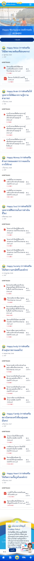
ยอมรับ (12, 550)
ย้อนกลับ (18, 39)
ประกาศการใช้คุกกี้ (17, 547)
